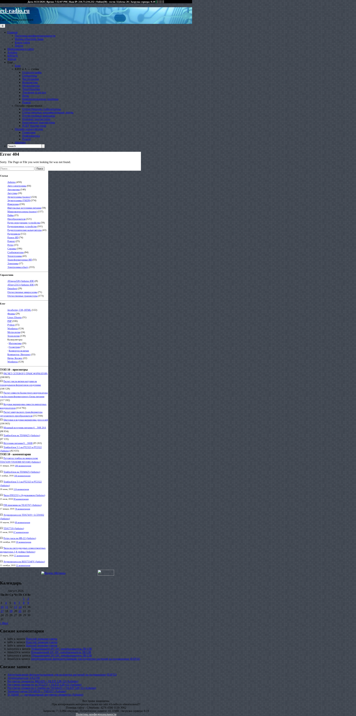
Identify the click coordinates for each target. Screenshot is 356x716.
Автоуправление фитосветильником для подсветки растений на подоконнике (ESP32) (85, 658)
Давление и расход (34, 92)
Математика (15, 343)
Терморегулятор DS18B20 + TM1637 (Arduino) (36, 691)
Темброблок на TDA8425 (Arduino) (22, 435)
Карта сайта (22, 42)
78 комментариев (22, 509)
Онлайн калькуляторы (29, 129)
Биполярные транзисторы (38, 122)
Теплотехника (31, 89)
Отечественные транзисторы (22, 295)
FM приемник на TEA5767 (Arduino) (23, 505)
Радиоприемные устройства (22, 226)
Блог (18, 65)
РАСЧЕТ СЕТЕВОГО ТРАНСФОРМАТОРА (25, 373)
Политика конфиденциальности (35, 35)
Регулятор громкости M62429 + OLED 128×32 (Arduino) (42, 681)
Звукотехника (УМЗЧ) (18, 200)
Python (11, 324)
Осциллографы (32, 72)
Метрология (13, 332)
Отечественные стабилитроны (41, 109)
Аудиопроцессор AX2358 (23, 677)
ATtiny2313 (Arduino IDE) (20, 284)
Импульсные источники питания (24, 207)
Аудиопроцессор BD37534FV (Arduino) (24, 561)
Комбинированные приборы (40, 99)
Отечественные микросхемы (22, 292)
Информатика (31, 135)
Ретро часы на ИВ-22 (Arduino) (20, 538)
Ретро (10, 244)
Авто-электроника (16, 185)
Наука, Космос (14, 358)
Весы (25, 95)
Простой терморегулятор (41, 638)
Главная (12, 32)
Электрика (12, 263)
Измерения (13, 204)
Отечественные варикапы (38, 115)
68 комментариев (22, 522)
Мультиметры (31, 85)
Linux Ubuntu (14, 317)
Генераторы (29, 75)
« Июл (4, 623)
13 (15, 607)
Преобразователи (16, 219)
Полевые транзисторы (36, 119)
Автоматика (13, 189)
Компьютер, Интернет (19, 354)
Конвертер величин (19, 350)
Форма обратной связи (29, 39)
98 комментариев (21, 499)
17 (2, 611)
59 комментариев (23, 542)
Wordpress (12, 328)
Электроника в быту (18, 267)
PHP (9, 321)
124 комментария (21, 489)
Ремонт (11, 241)
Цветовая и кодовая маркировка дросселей (26, 419)
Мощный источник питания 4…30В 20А (25, 427)
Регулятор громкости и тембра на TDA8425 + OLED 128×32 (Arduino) (51, 688)
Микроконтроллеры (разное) (22, 211)
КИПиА (12, 55)
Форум (11, 59)
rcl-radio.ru (15, 10)
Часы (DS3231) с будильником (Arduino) (24, 495)
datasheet (20, 142)
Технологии (13, 335)
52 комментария (23, 565)
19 (10, 611)
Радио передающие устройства (23, 222)
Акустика (12, 193)
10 (2, 607)
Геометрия (28, 132)
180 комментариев (23, 466)
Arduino (12, 52)
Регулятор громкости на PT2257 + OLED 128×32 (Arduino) (44, 684)
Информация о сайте (20, 49)
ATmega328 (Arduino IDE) (20, 281)
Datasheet (12, 288)
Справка (11, 248)
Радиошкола (13, 233)
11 (6, 607)
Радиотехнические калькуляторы (24, 230)
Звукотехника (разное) (19, 196)
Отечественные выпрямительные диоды (47, 112)
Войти (19, 45)
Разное (26, 102)
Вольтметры (30, 82)
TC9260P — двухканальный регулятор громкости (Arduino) (45, 694)
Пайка (10, 215)
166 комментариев (22, 476)
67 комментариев (21, 532)
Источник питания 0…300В (18, 443)
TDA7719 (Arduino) (14, 528)
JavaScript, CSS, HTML (19, 310)
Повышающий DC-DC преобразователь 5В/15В (61, 648)
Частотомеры (30, 79)
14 (20, 607)
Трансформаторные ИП (19, 259)
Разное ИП (12, 237)
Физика (11, 313)
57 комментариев (21, 555)
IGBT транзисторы (34, 125)
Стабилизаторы (15, 252)
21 (20, 611)
